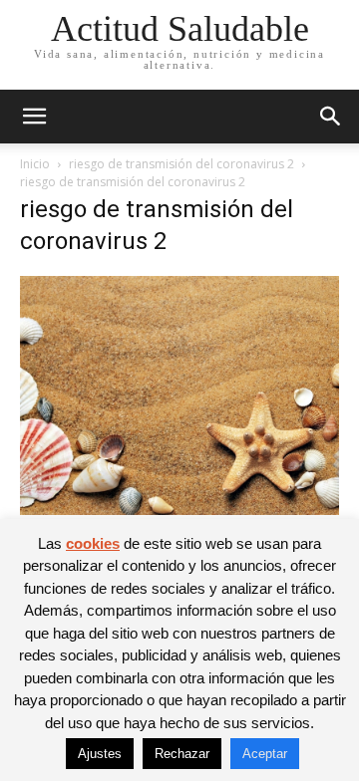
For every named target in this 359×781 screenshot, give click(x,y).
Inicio (35, 163)
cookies (93, 543)
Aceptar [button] (264, 753)
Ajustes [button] (100, 753)
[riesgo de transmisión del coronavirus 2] (179, 509)
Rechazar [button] (182, 753)
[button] (34, 116)
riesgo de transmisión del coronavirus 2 (181, 163)
